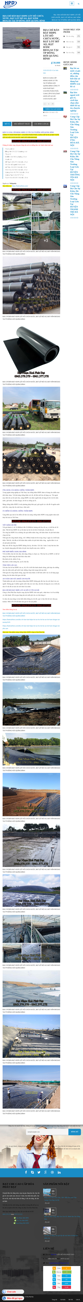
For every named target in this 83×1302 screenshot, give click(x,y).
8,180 (66, 1283)
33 (66, 1272)
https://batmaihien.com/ (20, 186)
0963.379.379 (7, 1214)
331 (66, 1279)
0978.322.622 (65, 1259)
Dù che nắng (70, 36)
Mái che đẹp (70, 42)
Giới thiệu (62, 1299)
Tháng (59, 1279)
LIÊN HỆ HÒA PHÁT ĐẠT (65, 1254)
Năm (59, 1283)
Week (58, 1276)
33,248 (66, 1287)
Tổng (58, 1287)
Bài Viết (71, 1299)
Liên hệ (78, 1299)
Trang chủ (54, 1299)
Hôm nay (59, 1272)
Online (59, 1268)
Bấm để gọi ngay (14, 1298)
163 (66, 1276)
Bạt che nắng (70, 52)
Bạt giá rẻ (69, 47)
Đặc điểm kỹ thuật (22, 124)
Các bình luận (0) (41, 124)
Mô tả (7, 124)
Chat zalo (11, 1291)
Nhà (54, 15)
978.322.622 (18, 1214)
